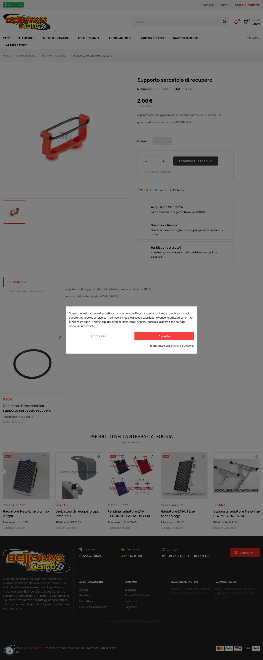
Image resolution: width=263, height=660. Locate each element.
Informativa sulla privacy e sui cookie (172, 345)
